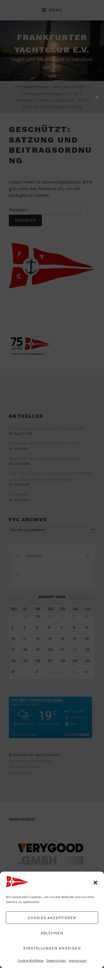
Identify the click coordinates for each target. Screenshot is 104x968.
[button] (95, 882)
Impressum (78, 960)
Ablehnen (52, 932)
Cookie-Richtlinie (30, 960)
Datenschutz (56, 960)
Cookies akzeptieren (52, 917)
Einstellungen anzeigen (52, 948)
